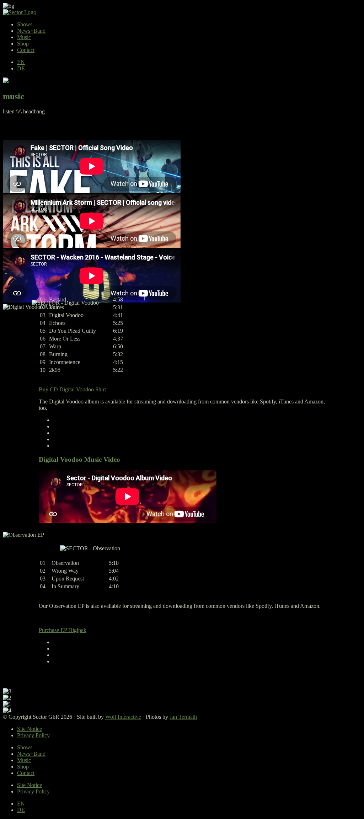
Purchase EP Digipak (62, 630)
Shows (24, 24)
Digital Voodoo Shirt (82, 389)
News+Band (31, 31)
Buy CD (48, 389)
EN (21, 62)
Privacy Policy (33, 735)
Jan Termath (183, 717)
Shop (23, 44)
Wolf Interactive (123, 717)
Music (24, 37)
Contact (25, 50)
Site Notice (29, 729)
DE (21, 68)
